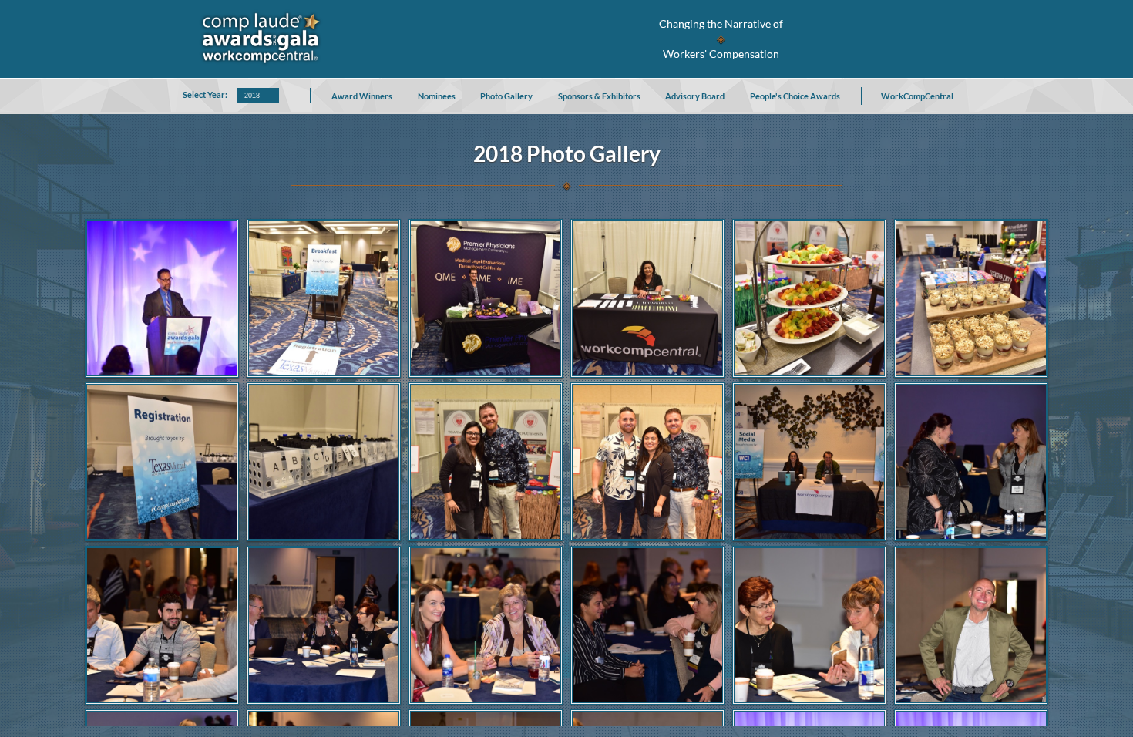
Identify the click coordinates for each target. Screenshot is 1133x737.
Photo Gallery (506, 96)
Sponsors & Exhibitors (599, 96)
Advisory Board (695, 96)
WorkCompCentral (917, 96)
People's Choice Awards (795, 96)
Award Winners (361, 96)
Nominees (437, 96)
